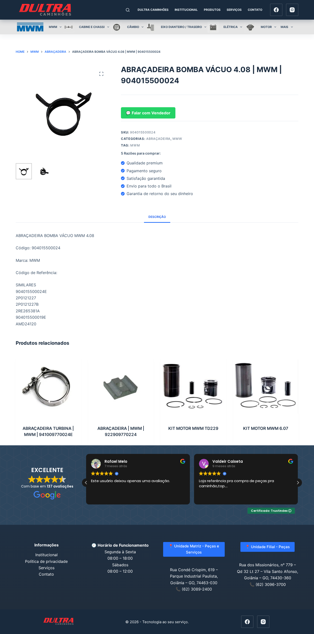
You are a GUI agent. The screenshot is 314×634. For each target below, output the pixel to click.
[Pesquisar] (128, 10)
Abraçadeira (158, 139)
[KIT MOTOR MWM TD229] (193, 386)
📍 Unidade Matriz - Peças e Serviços (194, 549)
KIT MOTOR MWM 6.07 (265, 428)
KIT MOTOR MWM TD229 (193, 428)
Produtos (212, 10)
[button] (297, 482)
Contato (255, 10)
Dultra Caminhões (153, 10)
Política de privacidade (46, 561)
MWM (135, 145)
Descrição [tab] (157, 217)
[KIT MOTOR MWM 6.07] (266, 386)
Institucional (186, 10)
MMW (177, 139)
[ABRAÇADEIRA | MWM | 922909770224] (121, 386)
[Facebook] (276, 10)
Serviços (234, 10)
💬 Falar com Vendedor (148, 112)
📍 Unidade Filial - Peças (267, 546)
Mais (284, 27)
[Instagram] (292, 10)
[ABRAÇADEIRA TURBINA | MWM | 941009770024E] (48, 386)
